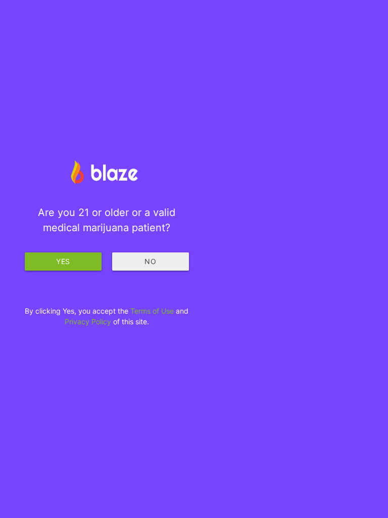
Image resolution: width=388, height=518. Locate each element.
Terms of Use (152, 311)
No (150, 261)
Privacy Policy (88, 321)
